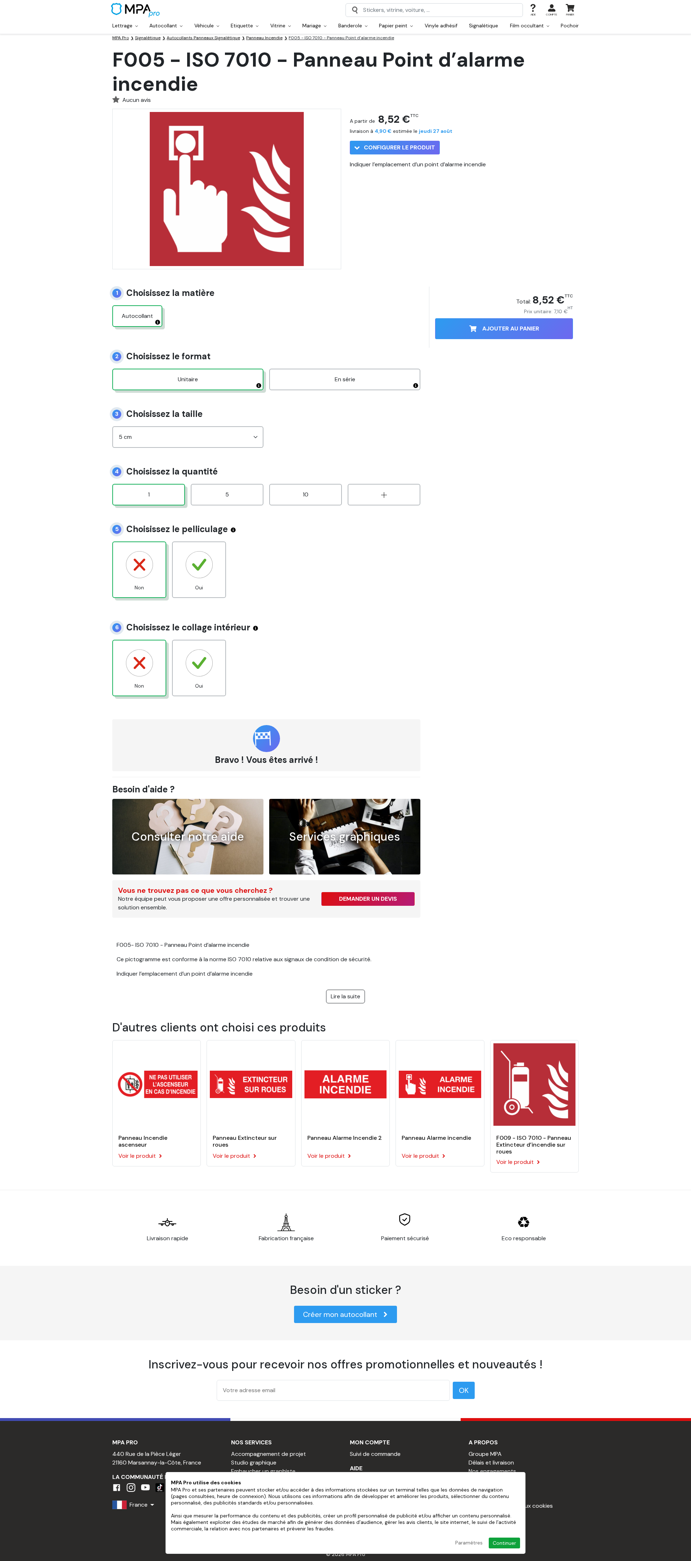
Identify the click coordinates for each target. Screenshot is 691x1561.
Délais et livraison (491, 1462)
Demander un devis (368, 899)
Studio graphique (253, 1462)
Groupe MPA (485, 1454)
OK (464, 1390)
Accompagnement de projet (268, 1454)
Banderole (350, 25)
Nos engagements (492, 1471)
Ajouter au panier (510, 328)
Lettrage (123, 25)
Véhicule (204, 25)
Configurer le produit (398, 147)
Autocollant (164, 25)
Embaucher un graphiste (263, 1471)
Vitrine (278, 25)
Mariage (312, 25)
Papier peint (394, 25)
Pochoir (570, 25)
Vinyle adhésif (441, 25)
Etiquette (242, 25)
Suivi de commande (375, 1454)
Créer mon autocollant (340, 1314)
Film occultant (527, 25)
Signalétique (483, 25)
